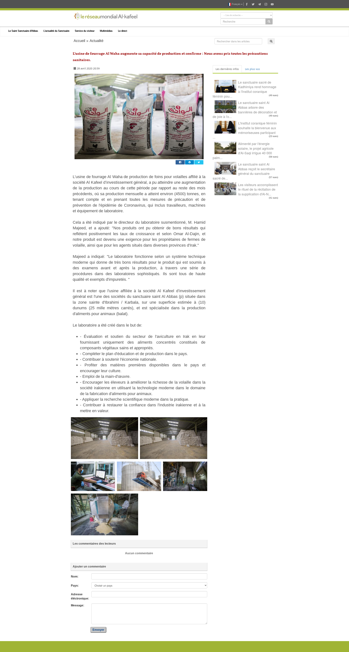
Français (236, 4)
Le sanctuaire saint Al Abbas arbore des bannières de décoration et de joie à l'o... (245, 109)
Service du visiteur (84, 31)
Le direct (122, 31)
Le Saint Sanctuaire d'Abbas (23, 31)
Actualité (96, 40)
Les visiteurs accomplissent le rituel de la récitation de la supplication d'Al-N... (258, 189)
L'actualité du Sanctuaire (56, 31)
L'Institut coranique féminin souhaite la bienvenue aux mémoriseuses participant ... (245, 130)
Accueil (79, 40)
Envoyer (98, 629)
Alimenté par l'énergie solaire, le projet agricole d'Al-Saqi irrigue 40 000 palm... (243, 150)
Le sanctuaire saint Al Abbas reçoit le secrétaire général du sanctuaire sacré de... (244, 171)
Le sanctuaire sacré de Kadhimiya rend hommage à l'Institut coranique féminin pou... (244, 89)
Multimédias (106, 31)
